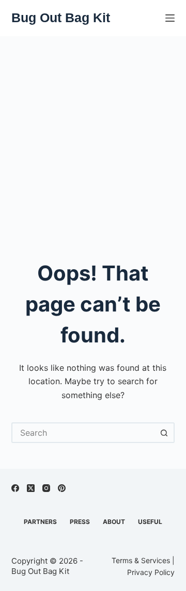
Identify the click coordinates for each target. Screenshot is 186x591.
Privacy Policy (151, 572)
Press (80, 522)
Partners (40, 522)
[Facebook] (15, 488)
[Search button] (164, 432)
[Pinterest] (62, 488)
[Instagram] (46, 488)
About (114, 522)
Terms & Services (141, 560)
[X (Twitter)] (31, 488)
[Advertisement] (93, 134)
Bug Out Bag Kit (60, 17)
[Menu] (170, 18)
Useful (150, 522)
